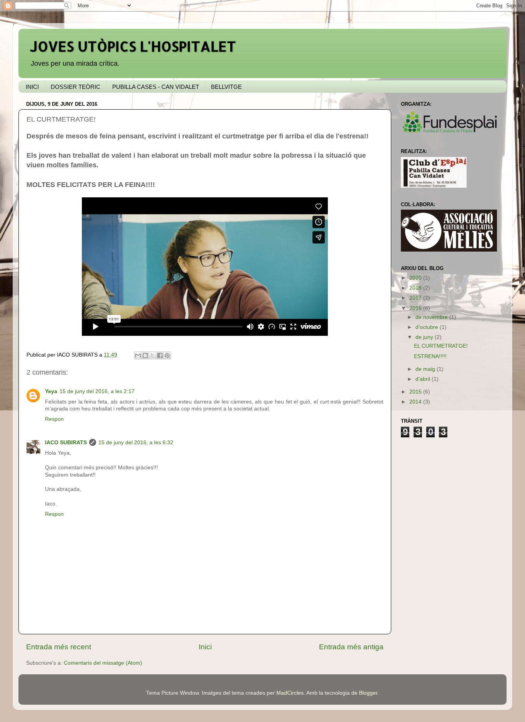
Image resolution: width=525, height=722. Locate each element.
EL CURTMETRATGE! (441, 346)
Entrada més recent (58, 647)
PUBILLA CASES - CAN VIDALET (155, 86)
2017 (416, 298)
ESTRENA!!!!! (430, 356)
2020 (416, 278)
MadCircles (290, 693)
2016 (416, 308)
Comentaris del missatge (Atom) (103, 663)
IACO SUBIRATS (66, 442)
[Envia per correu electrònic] (138, 355)
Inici (205, 647)
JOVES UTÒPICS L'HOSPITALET (133, 46)
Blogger (368, 693)
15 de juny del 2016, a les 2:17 (97, 391)
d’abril (423, 379)
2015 (416, 392)
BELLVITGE (226, 86)
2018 (416, 288)
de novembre (432, 317)
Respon (54, 419)
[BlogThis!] (145, 355)
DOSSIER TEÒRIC (75, 86)
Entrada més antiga (351, 647)
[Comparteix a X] (152, 355)
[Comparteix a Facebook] (160, 355)
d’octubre (427, 327)
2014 (416, 402)
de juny (425, 337)
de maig (426, 369)
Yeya (51, 391)
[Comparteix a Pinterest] (167, 355)
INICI (32, 86)
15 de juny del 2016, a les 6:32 (135, 442)
